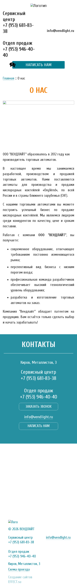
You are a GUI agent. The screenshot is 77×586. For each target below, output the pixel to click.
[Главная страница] (38, 5)
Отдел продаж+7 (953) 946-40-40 (19, 49)
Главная (8, 78)
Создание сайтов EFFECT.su (20, 578)
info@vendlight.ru (60, 31)
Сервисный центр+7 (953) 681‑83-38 (18, 22)
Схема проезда (19, 569)
